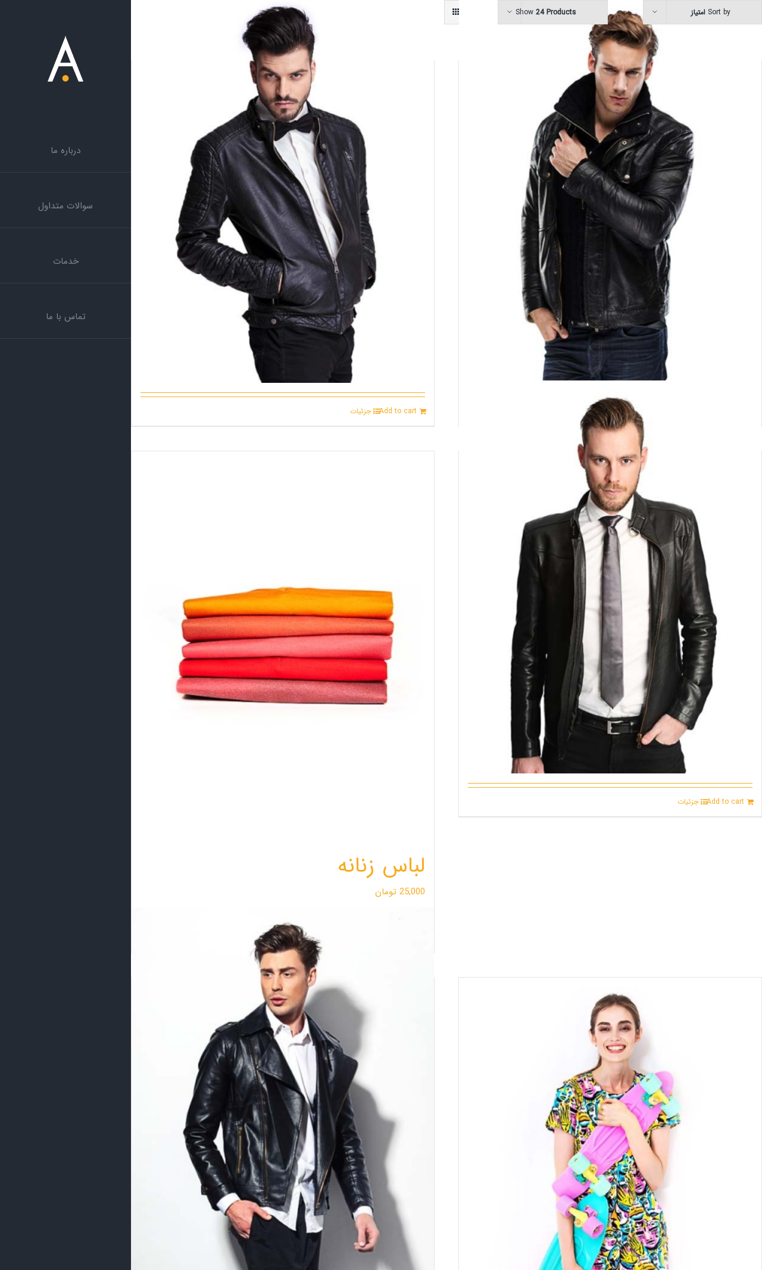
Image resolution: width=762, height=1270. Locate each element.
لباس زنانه (381, 866)
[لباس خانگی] (283, 186)
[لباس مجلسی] (610, 186)
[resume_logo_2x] (65, 40)
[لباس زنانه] (283, 644)
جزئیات (360, 411)
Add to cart (398, 411)
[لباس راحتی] (283, 1103)
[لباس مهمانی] (610, 577)
